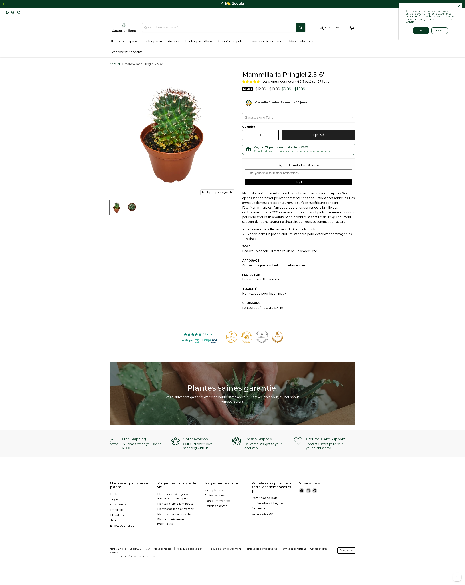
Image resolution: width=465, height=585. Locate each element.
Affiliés (114, 552)
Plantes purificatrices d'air (175, 514)
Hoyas (114, 499)
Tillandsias (117, 515)
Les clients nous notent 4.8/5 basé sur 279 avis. (296, 81)
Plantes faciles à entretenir (175, 509)
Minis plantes (214, 490)
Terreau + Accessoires (266, 41)
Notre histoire (118, 548)
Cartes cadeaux (262, 513)
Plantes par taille (197, 41)
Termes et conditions (293, 548)
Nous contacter (163, 548)
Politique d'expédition (189, 548)
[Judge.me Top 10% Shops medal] (277, 337)
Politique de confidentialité (261, 548)
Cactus (114, 494)
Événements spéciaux (126, 52)
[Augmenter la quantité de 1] (274, 135)
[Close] (459, 5)
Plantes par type (122, 41)
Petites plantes (215, 495)
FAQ (147, 548)
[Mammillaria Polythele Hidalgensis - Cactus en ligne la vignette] (117, 207)
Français (344, 550)
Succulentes (118, 504)
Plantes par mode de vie (159, 41)
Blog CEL (135, 548)
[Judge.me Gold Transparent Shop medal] (231, 337)
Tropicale (116, 509)
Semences (259, 508)
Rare (113, 520)
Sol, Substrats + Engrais (267, 503)
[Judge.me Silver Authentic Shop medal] (262, 337)
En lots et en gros (122, 525)
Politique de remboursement (224, 548)
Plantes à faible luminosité (175, 503)
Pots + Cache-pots (230, 41)
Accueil (115, 64)
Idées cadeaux (300, 41)
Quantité (248, 126)
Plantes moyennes (217, 500)
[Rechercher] (300, 27)
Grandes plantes (216, 506)
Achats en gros (318, 548)
